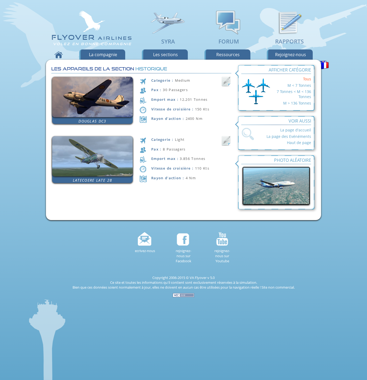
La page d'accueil (295, 129)
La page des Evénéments (289, 136)
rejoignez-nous (290, 55)
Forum (228, 41)
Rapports (289, 41)
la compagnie (103, 55)
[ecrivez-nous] (145, 239)
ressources (228, 55)
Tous (307, 78)
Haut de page (299, 142)
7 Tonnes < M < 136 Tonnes (294, 94)
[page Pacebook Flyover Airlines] (183, 239)
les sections (165, 55)
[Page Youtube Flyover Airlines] (222, 239)
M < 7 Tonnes (299, 85)
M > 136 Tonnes (297, 103)
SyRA (168, 41)
